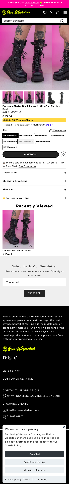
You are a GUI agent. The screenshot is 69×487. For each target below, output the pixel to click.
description (10, 172)
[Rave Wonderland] (16, 12)
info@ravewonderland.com (23, 410)
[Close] (63, 427)
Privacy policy (13, 479)
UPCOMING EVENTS (15, 403)
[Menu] (65, 12)
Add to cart (30, 154)
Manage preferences (34, 470)
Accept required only (34, 462)
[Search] (62, 21)
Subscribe (34, 293)
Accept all (34, 453)
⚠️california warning (16, 198)
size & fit (9, 189)
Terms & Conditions (35, 479)
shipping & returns (15, 180)
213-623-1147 (15, 416)
